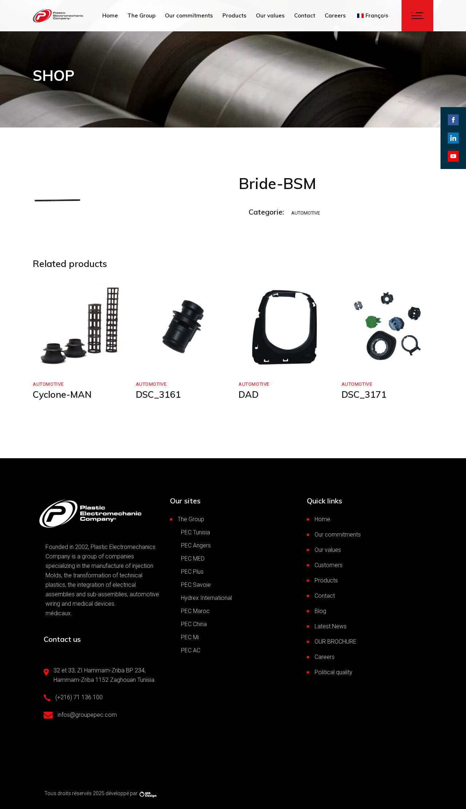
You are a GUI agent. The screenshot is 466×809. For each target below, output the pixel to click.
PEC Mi (190, 637)
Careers (325, 656)
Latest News (331, 626)
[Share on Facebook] (453, 119)
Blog (320, 611)
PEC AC (190, 650)
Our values (328, 549)
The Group (191, 519)
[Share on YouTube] (453, 156)
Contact (325, 595)
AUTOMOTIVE (305, 213)
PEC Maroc (195, 611)
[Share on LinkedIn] (453, 138)
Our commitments (338, 534)
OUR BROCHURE (335, 641)
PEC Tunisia (195, 532)
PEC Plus (192, 571)
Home (322, 519)
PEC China (194, 624)
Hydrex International (206, 597)
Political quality (333, 672)
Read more (62, 362)
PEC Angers (196, 545)
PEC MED (193, 558)
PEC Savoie (196, 584)
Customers (329, 565)
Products (326, 580)
